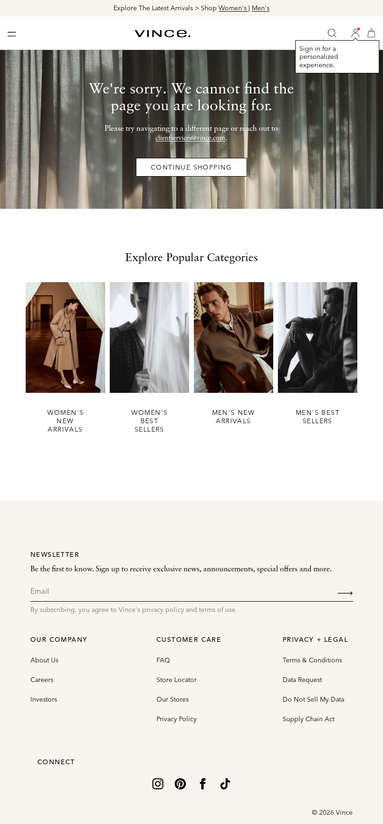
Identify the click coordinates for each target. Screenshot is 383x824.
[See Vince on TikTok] (225, 783)
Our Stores (172, 699)
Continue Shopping (191, 167)
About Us (44, 660)
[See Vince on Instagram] (157, 783)
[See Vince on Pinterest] (180, 783)
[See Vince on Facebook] (202, 783)
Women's (233, 8)
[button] (355, 33)
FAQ (163, 660)
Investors (43, 699)
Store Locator (176, 679)
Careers (41, 679)
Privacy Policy (176, 719)
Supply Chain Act (308, 719)
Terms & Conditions (312, 660)
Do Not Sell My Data (313, 699)
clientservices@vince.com (190, 138)
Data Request (302, 679)
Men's (261, 8)
